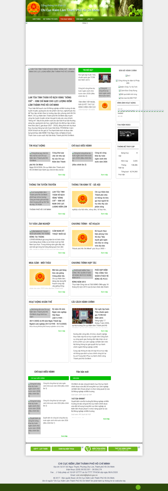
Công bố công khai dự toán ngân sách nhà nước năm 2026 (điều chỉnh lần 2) (56, 403)
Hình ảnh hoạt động (126, 103)
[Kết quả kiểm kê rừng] (128, 94)
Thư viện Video (123, 125)
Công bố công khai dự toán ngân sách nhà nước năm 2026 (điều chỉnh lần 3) (86, 92)
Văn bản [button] (79, 19)
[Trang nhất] (29, 19)
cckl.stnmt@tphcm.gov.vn (87, 475)
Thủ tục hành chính (123, 449)
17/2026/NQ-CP (77, 411)
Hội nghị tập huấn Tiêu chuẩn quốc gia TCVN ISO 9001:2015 (87, 77)
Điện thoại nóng (99, 449)
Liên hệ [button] (90, 19)
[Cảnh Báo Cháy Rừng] (128, 91)
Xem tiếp (62, 175)
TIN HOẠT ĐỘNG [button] (66, 19)
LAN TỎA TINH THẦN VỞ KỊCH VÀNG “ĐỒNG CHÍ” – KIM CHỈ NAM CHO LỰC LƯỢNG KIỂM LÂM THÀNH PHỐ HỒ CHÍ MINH (50, 101)
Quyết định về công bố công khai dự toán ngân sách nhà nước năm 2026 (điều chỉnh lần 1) (55, 420)
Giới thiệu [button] (36, 19)
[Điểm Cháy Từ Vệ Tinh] (127, 87)
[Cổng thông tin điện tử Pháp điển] (128, 82)
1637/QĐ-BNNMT (78, 391)
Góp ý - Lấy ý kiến (40, 449)
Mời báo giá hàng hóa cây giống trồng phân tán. (59, 273)
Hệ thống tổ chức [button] (50, 19)
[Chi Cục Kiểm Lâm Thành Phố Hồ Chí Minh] (33, 8)
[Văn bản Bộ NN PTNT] (128, 98)
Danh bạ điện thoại (66, 449)
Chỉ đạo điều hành (38, 378)
